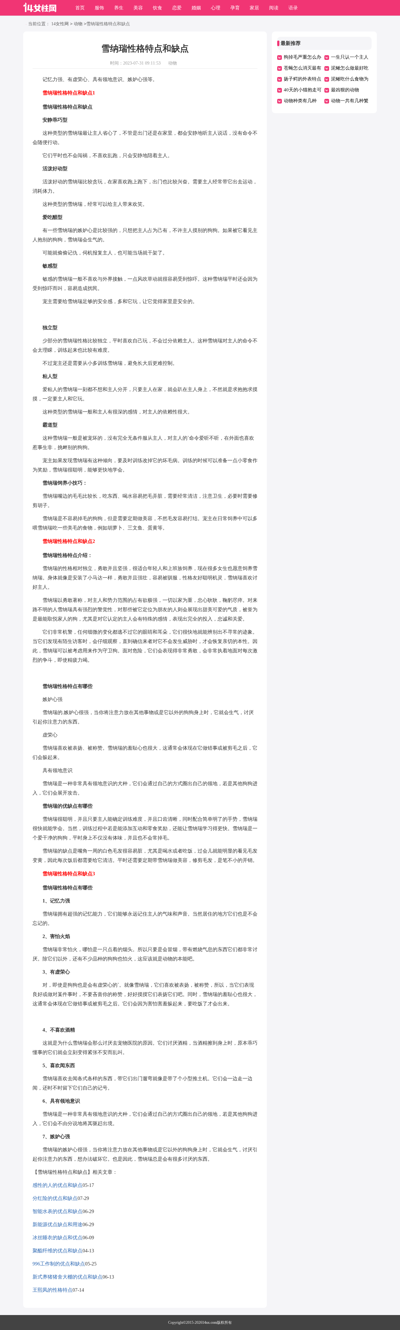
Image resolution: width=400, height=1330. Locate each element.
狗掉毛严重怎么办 (302, 57)
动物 (78, 24)
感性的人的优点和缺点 (57, 1185)
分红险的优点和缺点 (55, 1198)
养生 (118, 7)
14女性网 (60, 24)
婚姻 (196, 7)
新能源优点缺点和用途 (57, 1224)
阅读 (273, 7)
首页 (80, 7)
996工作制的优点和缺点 (58, 1263)
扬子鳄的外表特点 (302, 78)
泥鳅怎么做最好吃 (349, 67)
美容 (138, 7)
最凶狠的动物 (345, 89)
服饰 (99, 7)
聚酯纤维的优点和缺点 (57, 1250)
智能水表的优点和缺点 (57, 1211)
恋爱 (177, 7)
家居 (254, 7)
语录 (293, 7)
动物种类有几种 (300, 100)
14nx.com (209, 1322)
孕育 (235, 7)
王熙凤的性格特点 (52, 1290)
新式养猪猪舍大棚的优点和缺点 (67, 1276)
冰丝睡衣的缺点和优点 (57, 1237)
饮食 (157, 7)
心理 (215, 7)
